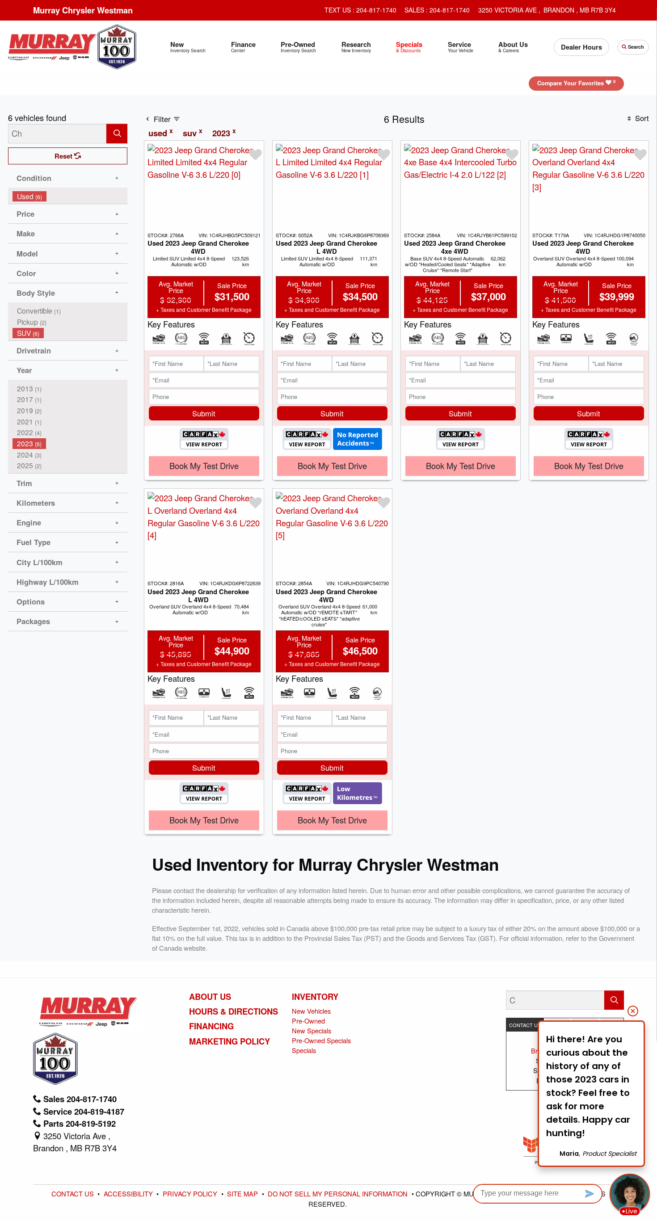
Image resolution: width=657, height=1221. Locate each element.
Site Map (243, 1193)
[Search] (116, 133)
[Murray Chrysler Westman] (52, 45)
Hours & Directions (233, 1011)
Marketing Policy (229, 1041)
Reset (64, 156)
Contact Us (73, 1193)
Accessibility (129, 1193)
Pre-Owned (308, 1020)
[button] (188, 47)
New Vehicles (311, 1010)
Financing (211, 1026)
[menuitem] (70, 196)
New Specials (311, 1030)
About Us (210, 996)
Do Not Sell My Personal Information (338, 1193)
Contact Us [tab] (525, 1024)
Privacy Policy (191, 1193)
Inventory (315, 996)
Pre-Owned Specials (321, 1040)
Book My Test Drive (204, 465)
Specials (304, 1050)
